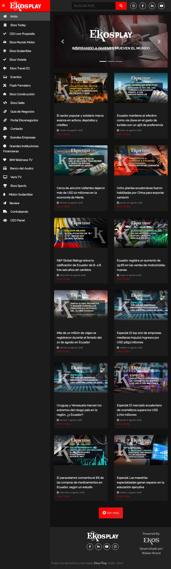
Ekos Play (100, 563)
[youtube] (162, 6)
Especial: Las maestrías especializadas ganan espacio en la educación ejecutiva (140, 482)
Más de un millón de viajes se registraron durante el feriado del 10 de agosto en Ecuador (79, 337)
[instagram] (134, 6)
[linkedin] (153, 6)
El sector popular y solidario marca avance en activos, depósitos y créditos (80, 120)
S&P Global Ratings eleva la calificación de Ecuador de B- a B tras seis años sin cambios (79, 265)
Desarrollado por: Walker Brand (151, 551)
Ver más (112, 513)
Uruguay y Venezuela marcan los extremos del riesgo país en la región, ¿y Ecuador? (79, 410)
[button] (62, 41)
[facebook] (144, 6)
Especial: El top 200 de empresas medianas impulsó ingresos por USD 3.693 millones (139, 337)
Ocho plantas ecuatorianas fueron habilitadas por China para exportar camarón (140, 192)
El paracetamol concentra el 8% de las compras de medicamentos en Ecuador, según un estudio (80, 482)
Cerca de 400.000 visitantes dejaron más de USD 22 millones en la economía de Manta (81, 192)
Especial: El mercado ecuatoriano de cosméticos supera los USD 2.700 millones (139, 410)
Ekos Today (63, 134)
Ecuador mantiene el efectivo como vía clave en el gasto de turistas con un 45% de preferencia (140, 120)
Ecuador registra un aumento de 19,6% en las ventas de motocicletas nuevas (141, 265)
